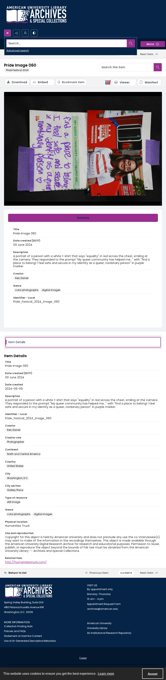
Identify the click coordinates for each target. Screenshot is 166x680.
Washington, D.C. (17, 478)
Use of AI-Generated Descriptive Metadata (30, 641)
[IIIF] (108, 82)
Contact (83, 658)
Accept (152, 673)
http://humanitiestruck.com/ (26, 562)
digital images (51, 290)
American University (99, 623)
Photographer (15, 442)
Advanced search (17, 50)
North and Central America (23, 454)
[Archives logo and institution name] (36, 15)
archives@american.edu (102, 609)
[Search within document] (158, 67)
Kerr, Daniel (21, 278)
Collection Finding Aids (18, 626)
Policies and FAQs (15, 631)
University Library (97, 628)
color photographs (26, 290)
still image (13, 502)
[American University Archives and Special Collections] (28, 591)
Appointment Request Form (104, 604)
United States (15, 466)
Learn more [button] (106, 673)
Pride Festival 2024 (17, 70)
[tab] (83, 218)
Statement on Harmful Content (23, 636)
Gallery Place (15, 490)
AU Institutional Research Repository (109, 633)
